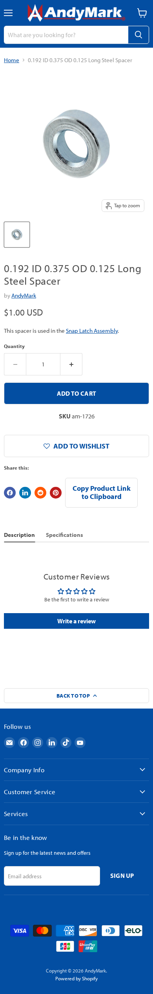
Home (11, 60)
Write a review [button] (76, 621)
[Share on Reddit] (40, 493)
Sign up (122, 875)
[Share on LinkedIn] (25, 493)
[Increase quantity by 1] (71, 364)
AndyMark (23, 295)
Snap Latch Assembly (92, 330)
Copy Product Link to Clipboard (102, 492)
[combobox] (66, 35)
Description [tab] (19, 534)
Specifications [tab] (64, 534)
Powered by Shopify (76, 978)
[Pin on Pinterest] (56, 493)
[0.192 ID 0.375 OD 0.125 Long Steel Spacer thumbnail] (16, 234)
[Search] (138, 35)
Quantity (14, 346)
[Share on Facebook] (10, 493)
